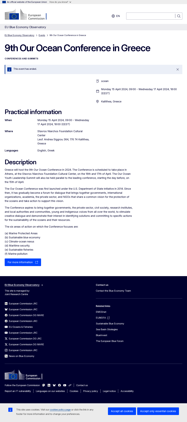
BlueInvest (101, 335)
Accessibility (127, 391)
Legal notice (109, 391)
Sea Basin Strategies (107, 329)
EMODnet (101, 311)
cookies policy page (60, 409)
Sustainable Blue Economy (110, 323)
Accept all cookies (122, 411)
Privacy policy (90, 391)
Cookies (74, 391)
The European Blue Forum (109, 341)
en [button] (118, 16)
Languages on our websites (50, 391)
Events (42, 35)
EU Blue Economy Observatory (19, 35)
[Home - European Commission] (28, 14)
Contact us (82, 385)
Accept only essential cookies (158, 411)
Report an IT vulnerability (18, 391)
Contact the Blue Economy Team (113, 290)
